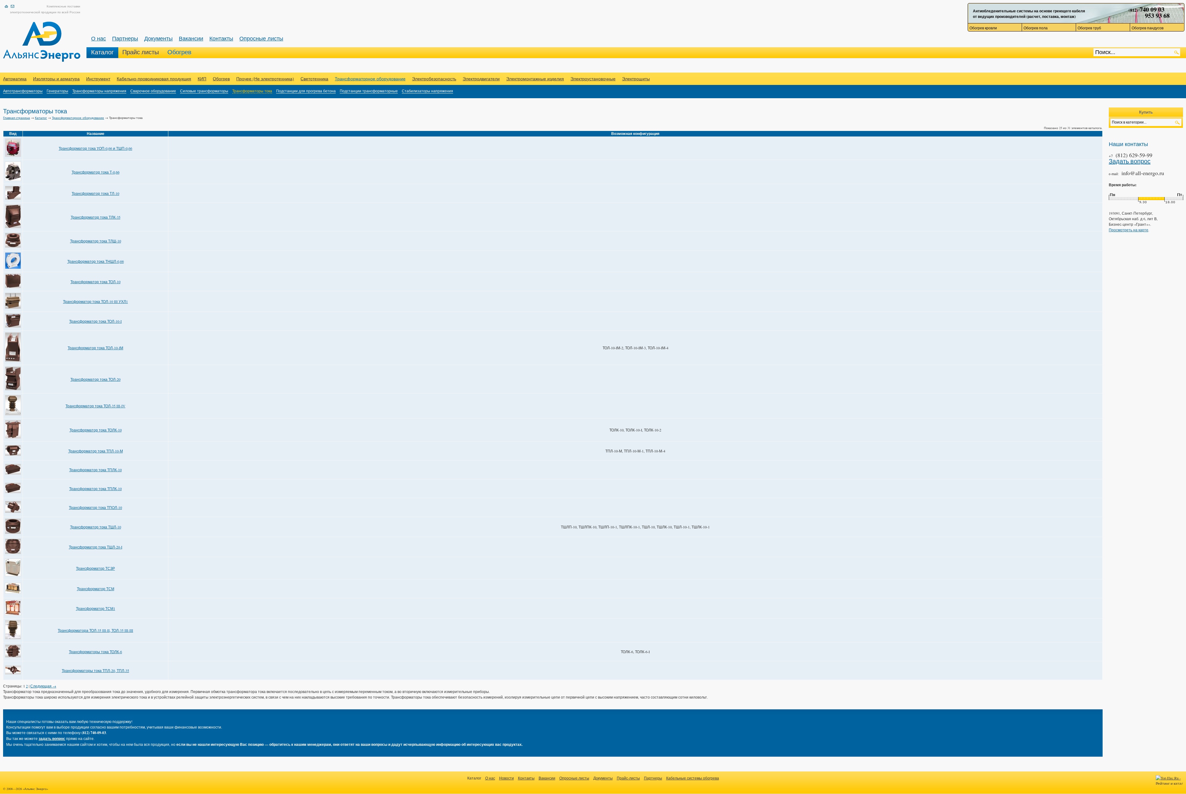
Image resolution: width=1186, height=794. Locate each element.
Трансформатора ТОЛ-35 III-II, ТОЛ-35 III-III (95, 630)
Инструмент (98, 79)
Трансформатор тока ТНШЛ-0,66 (95, 261)
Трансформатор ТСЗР (95, 568)
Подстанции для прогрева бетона (306, 90)
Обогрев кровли (983, 27)
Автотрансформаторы (23, 90)
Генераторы (57, 90)
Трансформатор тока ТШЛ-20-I (95, 546)
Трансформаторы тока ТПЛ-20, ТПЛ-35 (95, 670)
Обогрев (179, 52)
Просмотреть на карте (1128, 229)
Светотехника (314, 79)
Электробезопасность (434, 79)
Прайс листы (140, 52)
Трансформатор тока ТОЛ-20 (95, 379)
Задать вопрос (1129, 161)
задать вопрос (52, 738)
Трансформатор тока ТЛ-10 (95, 193)
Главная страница (16, 118)
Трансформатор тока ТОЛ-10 (95, 281)
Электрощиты (636, 79)
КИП (202, 79)
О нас (98, 38)
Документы (158, 38)
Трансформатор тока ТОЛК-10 (95, 429)
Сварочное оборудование (153, 90)
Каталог (102, 52)
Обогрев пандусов (1147, 27)
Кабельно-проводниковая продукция (154, 79)
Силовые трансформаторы (204, 90)
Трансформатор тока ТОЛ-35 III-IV (95, 405)
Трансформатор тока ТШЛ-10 (95, 526)
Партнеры (125, 38)
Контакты (221, 38)
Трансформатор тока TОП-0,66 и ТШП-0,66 (95, 148)
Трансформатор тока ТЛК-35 (95, 217)
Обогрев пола (1036, 27)
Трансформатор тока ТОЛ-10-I (95, 321)
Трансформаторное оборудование (370, 79)
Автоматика (15, 79)
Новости (506, 777)
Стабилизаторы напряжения (427, 90)
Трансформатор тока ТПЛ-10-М (95, 450)
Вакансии (191, 38)
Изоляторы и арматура (56, 79)
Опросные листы (261, 38)
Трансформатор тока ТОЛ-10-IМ (95, 347)
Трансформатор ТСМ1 (95, 608)
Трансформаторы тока (252, 90)
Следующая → (43, 685)
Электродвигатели (481, 79)
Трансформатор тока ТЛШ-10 (95, 240)
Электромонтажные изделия (535, 79)
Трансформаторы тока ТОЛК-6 (95, 651)
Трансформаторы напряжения (99, 90)
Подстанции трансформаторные (369, 90)
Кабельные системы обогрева (692, 777)
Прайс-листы (628, 777)
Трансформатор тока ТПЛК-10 (95, 469)
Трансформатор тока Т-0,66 (96, 172)
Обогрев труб (1089, 27)
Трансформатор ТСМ (95, 588)
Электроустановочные (593, 79)
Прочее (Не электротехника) (265, 79)
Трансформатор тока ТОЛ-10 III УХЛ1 (95, 301)
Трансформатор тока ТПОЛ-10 (95, 507)
